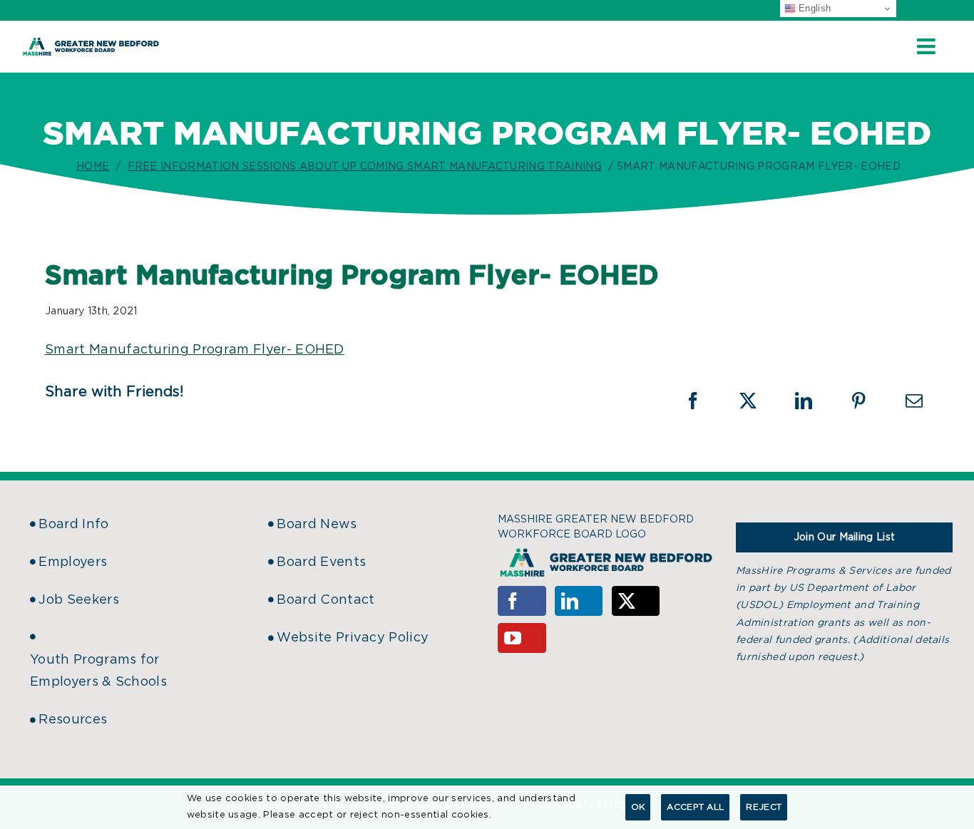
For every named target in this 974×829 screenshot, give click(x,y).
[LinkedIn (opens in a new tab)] (813, 401)
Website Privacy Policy (353, 638)
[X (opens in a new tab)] (757, 401)
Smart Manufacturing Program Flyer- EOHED (194, 350)
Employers (73, 562)
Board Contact (325, 600)
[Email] (914, 401)
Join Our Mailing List (845, 537)
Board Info (73, 524)
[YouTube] (522, 638)
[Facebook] (522, 601)
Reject (763, 807)
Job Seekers (79, 600)
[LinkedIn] (579, 601)
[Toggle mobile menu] (927, 46)
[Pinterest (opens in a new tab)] (868, 401)
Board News (317, 524)
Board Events (321, 562)
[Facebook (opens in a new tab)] (702, 401)
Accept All (695, 807)
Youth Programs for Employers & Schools (98, 671)
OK (638, 807)
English (813, 8)
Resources (73, 720)
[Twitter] (636, 601)
